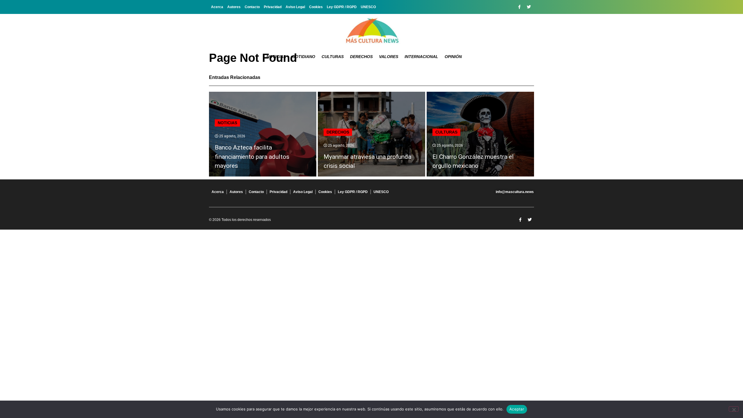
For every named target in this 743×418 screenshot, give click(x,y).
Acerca (217, 7)
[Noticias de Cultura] (371, 30)
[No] (734, 409)
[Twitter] (529, 7)
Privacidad (273, 7)
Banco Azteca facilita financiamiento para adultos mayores (252, 156)
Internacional (421, 56)
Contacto (252, 7)
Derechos (361, 56)
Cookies (316, 7)
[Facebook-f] (519, 7)
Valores (388, 56)
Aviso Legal (295, 7)
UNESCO (368, 7)
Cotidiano (303, 56)
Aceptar (516, 409)
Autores (234, 7)
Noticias (276, 56)
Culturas (333, 56)
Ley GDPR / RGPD (342, 7)
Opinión (453, 56)
